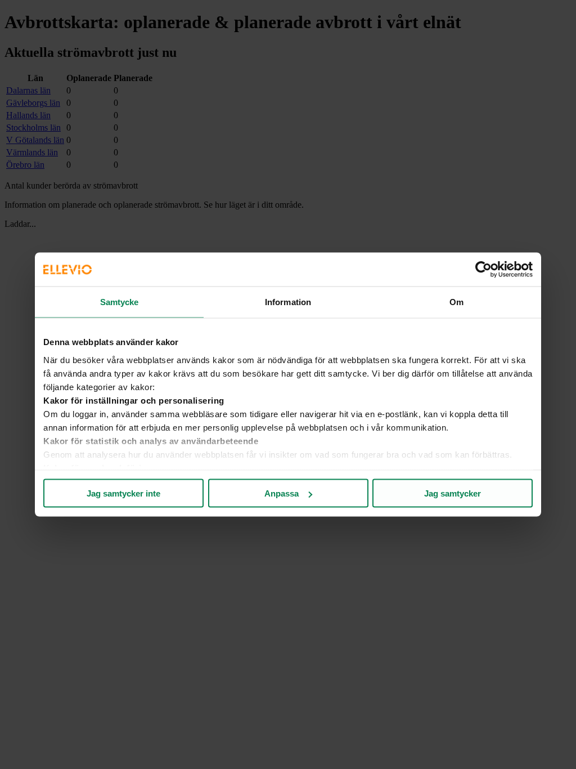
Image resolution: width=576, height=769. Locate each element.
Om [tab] (456, 302)
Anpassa (281, 493)
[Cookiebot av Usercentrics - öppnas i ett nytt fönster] (483, 269)
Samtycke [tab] (119, 302)
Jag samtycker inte (123, 493)
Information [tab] (288, 302)
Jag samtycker (452, 493)
